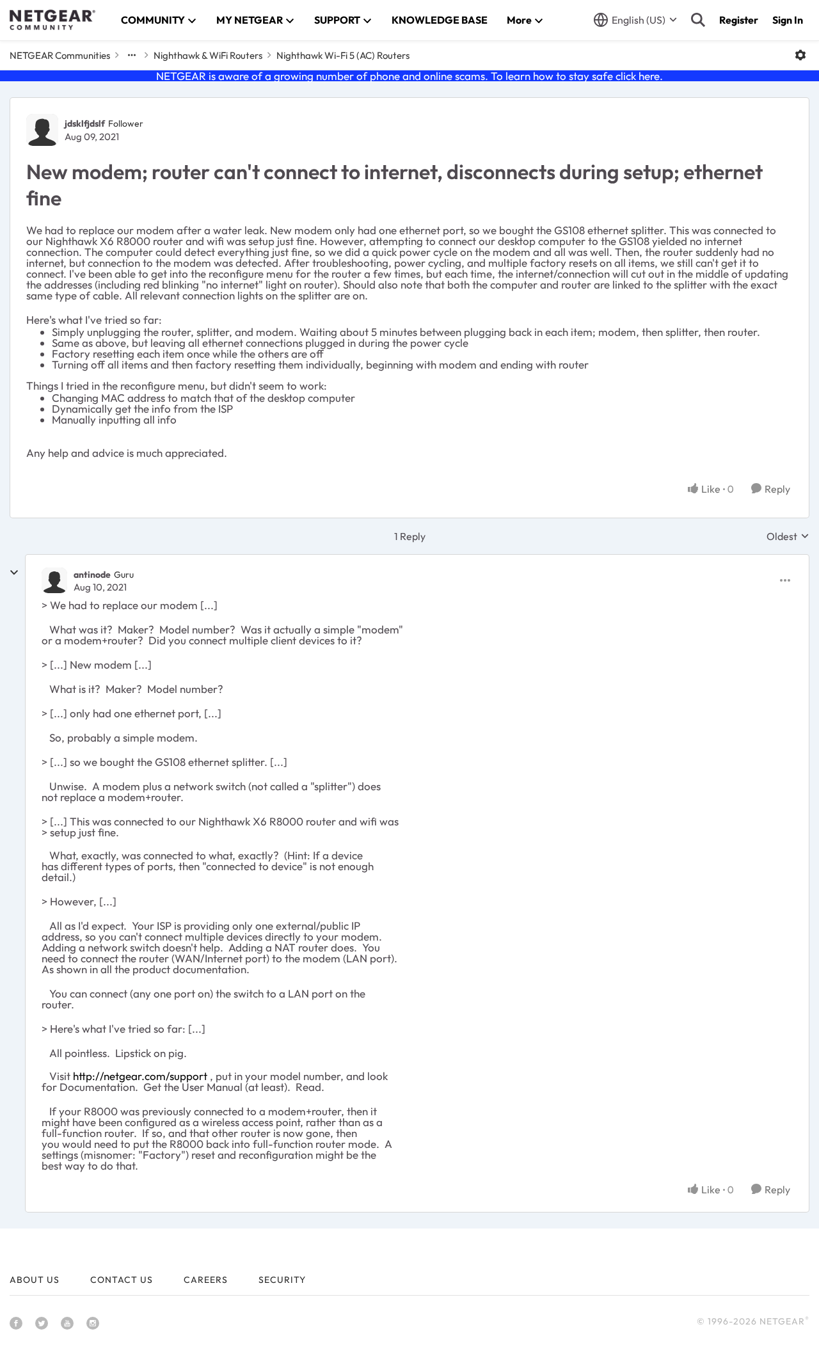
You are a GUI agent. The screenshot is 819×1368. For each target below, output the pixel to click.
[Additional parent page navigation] (131, 55)
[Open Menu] (800, 55)
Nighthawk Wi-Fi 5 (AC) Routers (343, 55)
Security (282, 1279)
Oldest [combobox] (788, 536)
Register (738, 19)
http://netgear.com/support (140, 1076)
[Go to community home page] (52, 20)
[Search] (698, 20)
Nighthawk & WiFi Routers (208, 55)
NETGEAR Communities (60, 55)
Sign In (787, 19)
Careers (206, 1279)
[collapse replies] (14, 572)
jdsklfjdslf (85, 123)
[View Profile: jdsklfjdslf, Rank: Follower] (42, 130)
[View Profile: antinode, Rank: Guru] (54, 580)
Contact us (121, 1279)
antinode (92, 574)
